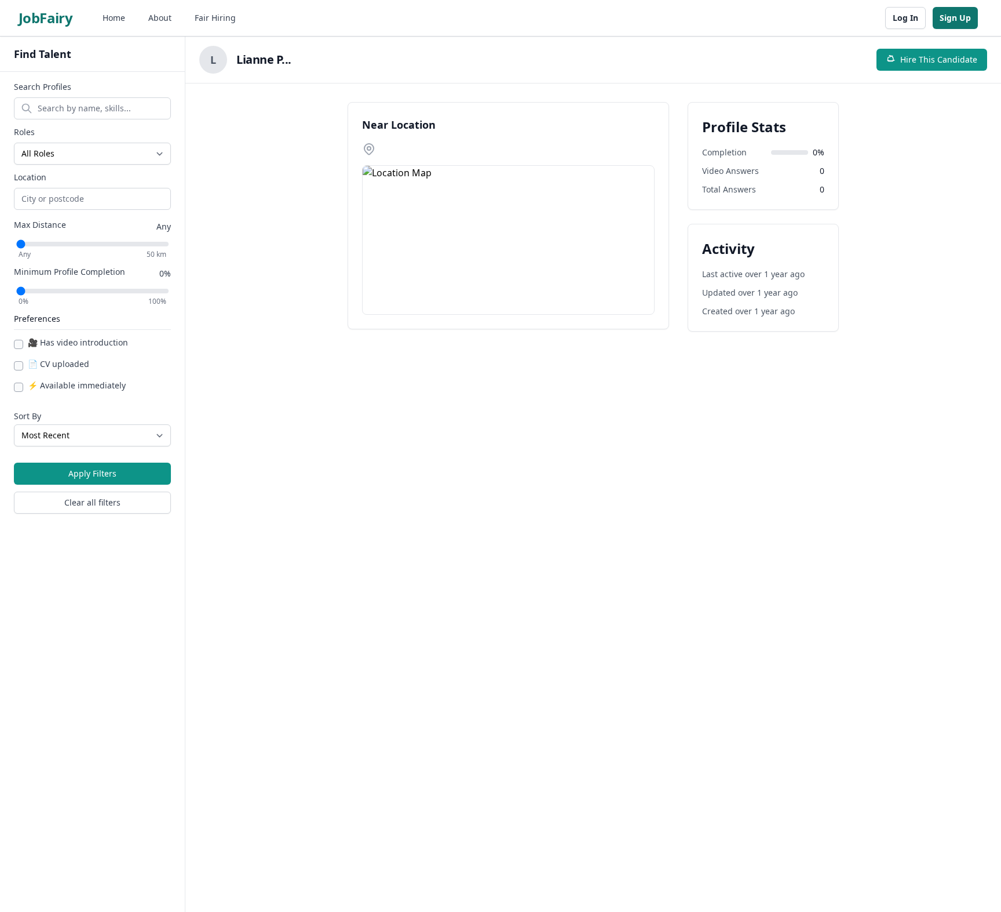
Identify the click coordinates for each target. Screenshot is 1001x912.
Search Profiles (42, 86)
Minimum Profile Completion (69, 271)
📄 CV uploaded (58, 363)
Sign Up (955, 17)
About (159, 17)
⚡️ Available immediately (77, 385)
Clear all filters (92, 502)
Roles (24, 131)
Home (114, 17)
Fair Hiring (215, 17)
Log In (905, 17)
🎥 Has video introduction (78, 342)
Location (30, 177)
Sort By (27, 416)
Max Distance (40, 224)
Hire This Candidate (938, 59)
